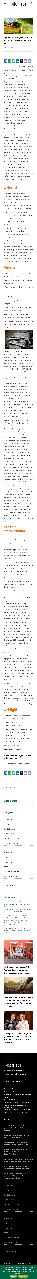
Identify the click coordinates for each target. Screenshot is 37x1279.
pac (15, 787)
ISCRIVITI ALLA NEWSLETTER (18, 764)
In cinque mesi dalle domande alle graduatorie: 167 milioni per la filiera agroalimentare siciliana (16, 1176)
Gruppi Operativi (9, 834)
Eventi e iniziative (9, 829)
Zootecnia (7, 890)
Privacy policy (23, 1276)
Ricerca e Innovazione (11, 876)
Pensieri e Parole (9, 852)
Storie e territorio (9, 881)
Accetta (13, 1276)
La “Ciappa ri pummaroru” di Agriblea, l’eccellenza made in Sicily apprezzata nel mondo (17, 970)
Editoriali (6, 824)
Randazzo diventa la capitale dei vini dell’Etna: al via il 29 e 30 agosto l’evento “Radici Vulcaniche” (17, 923)
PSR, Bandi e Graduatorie (12, 871)
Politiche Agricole (9, 862)
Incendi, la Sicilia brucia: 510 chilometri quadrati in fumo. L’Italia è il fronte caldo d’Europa (17, 904)
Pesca (6, 857)
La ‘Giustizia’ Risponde (11, 843)
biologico (8, 787)
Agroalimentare (9, 819)
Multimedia (7, 848)
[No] (35, 1272)
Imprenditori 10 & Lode (11, 838)
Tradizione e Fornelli (10, 885)
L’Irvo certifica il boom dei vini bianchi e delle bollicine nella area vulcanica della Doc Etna (18, 930)
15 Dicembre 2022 (8, 47)
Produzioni (7, 867)
